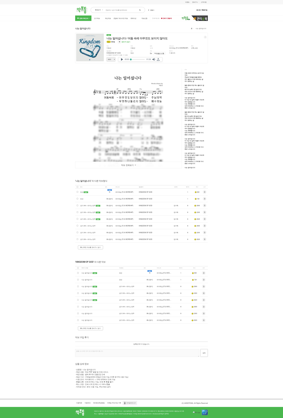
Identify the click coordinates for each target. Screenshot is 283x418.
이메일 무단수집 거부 (114, 403)
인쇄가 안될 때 (167, 18)
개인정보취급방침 (99, 403)
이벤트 (187, 2)
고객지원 (204, 2)
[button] (122, 59)
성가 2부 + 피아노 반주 (88, 219)
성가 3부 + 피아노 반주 (88, 212)
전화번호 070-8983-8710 (149, 411)
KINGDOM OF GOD (114, 53)
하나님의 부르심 (155, 10)
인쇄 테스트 (155, 18)
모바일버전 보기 (131, 403)
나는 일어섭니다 (201, 28)
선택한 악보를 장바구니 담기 (91, 247)
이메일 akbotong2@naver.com (142, 414)
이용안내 (87, 403)
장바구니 (195, 2)
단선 (82, 192)
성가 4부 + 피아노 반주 (88, 205)
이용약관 (79, 403)
